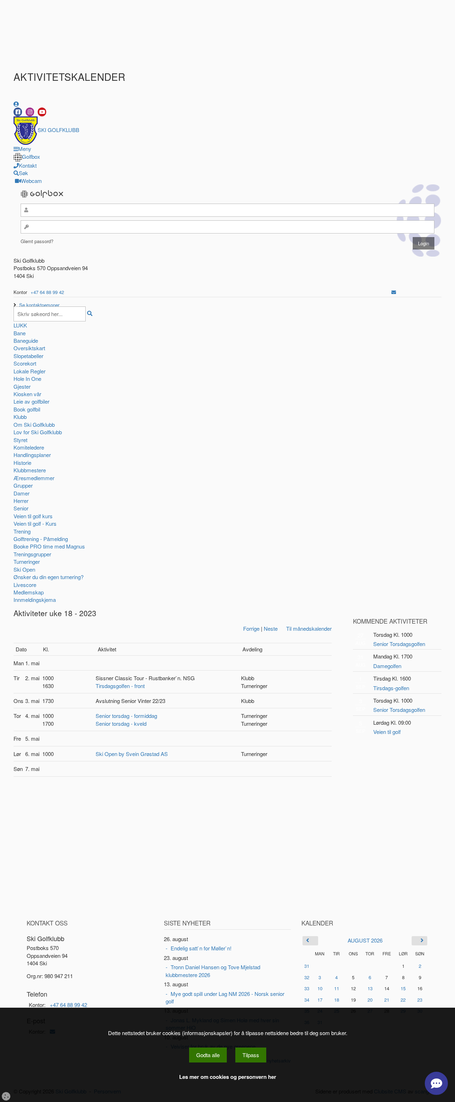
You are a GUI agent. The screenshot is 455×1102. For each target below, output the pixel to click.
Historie (22, 462)
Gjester (22, 386)
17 (319, 1000)
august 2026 (365, 940)
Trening (22, 531)
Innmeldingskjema (35, 599)
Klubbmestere (30, 470)
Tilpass (250, 1055)
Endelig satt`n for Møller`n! (201, 948)
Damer (22, 493)
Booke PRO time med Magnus (49, 546)
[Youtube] (42, 111)
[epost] (393, 292)
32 (306, 977)
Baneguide (26, 340)
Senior (21, 508)
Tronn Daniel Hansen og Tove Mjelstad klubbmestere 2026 (213, 970)
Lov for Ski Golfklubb (38, 432)
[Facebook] (18, 111)
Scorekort (25, 363)
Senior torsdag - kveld (121, 723)
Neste (271, 628)
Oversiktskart (29, 348)
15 (403, 988)
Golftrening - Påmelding (41, 538)
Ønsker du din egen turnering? (49, 577)
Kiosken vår (27, 394)
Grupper (23, 485)
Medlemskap (29, 592)
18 (336, 1000)
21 (386, 1000)
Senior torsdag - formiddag (126, 715)
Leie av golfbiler (31, 401)
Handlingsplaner (32, 454)
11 (336, 988)
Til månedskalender (309, 628)
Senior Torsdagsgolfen (399, 643)
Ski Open (24, 569)
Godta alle (208, 1055)
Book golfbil (27, 409)
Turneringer (27, 561)
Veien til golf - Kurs (35, 523)
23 (419, 1000)
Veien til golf (387, 731)
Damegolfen (387, 666)
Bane (20, 333)
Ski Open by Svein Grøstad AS (132, 753)
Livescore (25, 584)
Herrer (21, 500)
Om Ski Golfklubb (34, 424)
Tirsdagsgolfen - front (120, 685)
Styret (20, 440)
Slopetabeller (28, 356)
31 (306, 965)
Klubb (20, 416)
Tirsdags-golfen (391, 688)
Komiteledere (29, 447)
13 (370, 988)
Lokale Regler (30, 371)
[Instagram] (30, 111)
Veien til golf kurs (33, 516)
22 (403, 1000)
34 (306, 999)
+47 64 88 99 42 (47, 292)
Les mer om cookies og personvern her (227, 1077)
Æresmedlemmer (34, 478)
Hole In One (27, 378)
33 (306, 988)
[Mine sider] (16, 103)
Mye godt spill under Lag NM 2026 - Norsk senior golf (225, 997)
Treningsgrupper (32, 554)
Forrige (251, 628)
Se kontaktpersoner (39, 304)
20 (370, 1000)
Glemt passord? (37, 241)
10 (319, 988)
